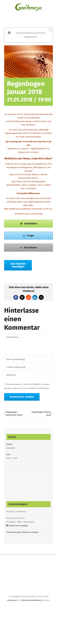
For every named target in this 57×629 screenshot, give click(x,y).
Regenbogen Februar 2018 (41, 413)
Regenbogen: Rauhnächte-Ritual (14, 413)
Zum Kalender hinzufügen (18, 265)
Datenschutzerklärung (31, 600)
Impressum (12, 600)
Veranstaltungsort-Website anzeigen (22, 532)
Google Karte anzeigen (18, 525)
